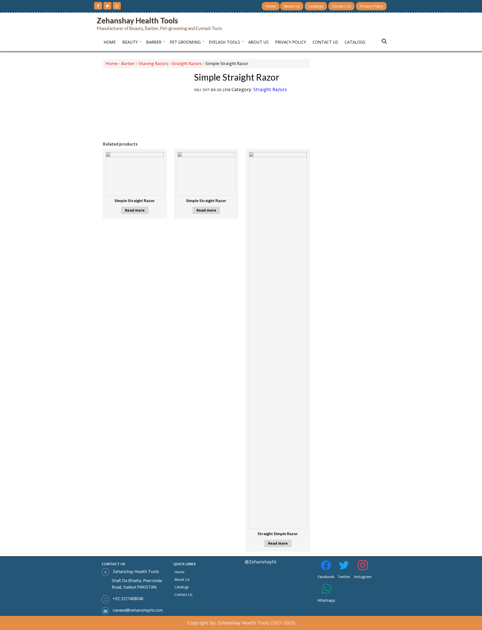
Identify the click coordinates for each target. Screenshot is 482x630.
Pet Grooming (185, 42)
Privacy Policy (371, 6)
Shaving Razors (153, 63)
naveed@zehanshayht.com (138, 610)
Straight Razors (187, 63)
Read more (135, 210)
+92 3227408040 (128, 598)
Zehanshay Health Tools (137, 20)
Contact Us (341, 6)
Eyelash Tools (224, 42)
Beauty (130, 42)
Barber (153, 42)
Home (270, 6)
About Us (292, 6)
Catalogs (315, 6)
